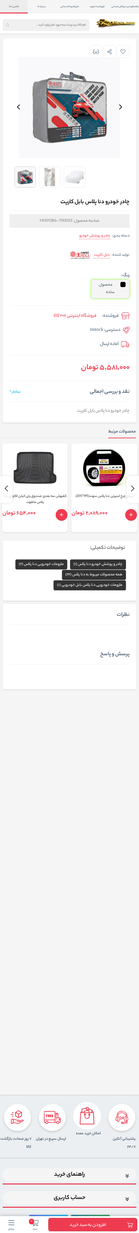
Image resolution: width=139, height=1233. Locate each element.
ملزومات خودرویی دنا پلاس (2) (41, 564)
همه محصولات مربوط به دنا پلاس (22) (93, 575)
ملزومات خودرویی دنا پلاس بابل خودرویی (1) (89, 585)
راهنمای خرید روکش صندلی (125, 7)
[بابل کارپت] (80, 255)
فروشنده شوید (97, 7)
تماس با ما (14, 7)
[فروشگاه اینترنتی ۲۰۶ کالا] (116, 23)
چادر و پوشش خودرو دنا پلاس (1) (98, 564)
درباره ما (41, 7)
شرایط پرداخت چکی (69, 7)
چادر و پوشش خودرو (94, 236)
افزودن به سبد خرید (88, 1225)
